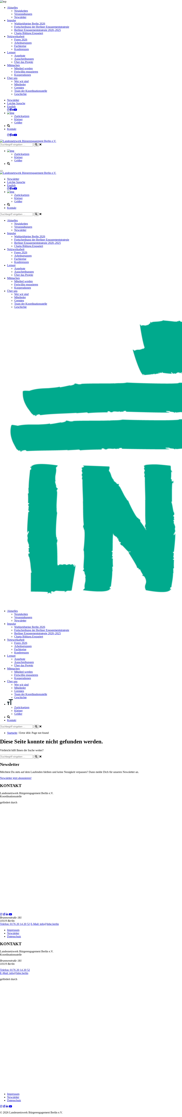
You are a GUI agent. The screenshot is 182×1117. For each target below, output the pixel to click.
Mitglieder (20, 84)
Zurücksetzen (21, 116)
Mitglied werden (23, 68)
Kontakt (11, 128)
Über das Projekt (23, 62)
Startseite (12, 732)
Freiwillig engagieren (26, 71)
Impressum (13, 930)
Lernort (11, 52)
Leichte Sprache (16, 103)
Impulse (11, 20)
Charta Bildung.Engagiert (28, 33)
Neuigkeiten (21, 10)
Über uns (12, 78)
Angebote (19, 55)
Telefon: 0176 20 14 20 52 (15, 923)
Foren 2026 (20, 39)
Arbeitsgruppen (23, 42)
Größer (18, 122)
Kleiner (18, 119)
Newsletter (20, 17)
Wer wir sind (21, 81)
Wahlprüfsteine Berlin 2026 (29, 23)
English (11, 106)
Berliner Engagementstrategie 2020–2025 (37, 30)
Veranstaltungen (23, 13)
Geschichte (20, 94)
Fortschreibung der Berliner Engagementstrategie (41, 26)
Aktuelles (12, 7)
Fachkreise (20, 46)
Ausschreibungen (24, 58)
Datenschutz (14, 936)
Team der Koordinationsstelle (30, 90)
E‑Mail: (45, 923)
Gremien (19, 87)
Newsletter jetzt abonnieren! (15, 778)
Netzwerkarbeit (15, 36)
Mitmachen (13, 65)
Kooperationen (22, 74)
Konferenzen (21, 49)
